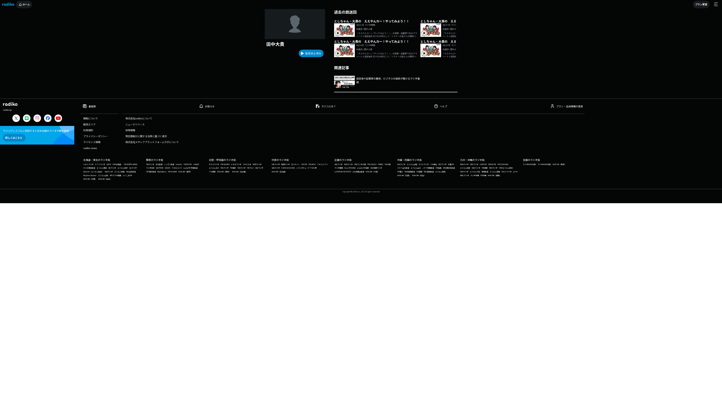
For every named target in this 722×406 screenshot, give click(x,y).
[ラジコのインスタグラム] (37, 118)
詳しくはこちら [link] (13, 137)
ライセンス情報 (91, 142)
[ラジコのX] (16, 118)
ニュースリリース (135, 124)
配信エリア (89, 124)
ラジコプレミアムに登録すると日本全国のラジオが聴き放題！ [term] (37, 131)
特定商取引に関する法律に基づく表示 (146, 136)
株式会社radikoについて (138, 118)
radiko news (90, 148)
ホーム (26, 4)
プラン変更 (701, 4)
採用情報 (130, 130)
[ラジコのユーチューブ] (58, 118)
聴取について (90, 118)
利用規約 (88, 130)
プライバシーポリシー (95, 136)
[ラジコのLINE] (26, 118)
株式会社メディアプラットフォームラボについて (152, 142)
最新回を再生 (313, 53)
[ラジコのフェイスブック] (48, 118)
